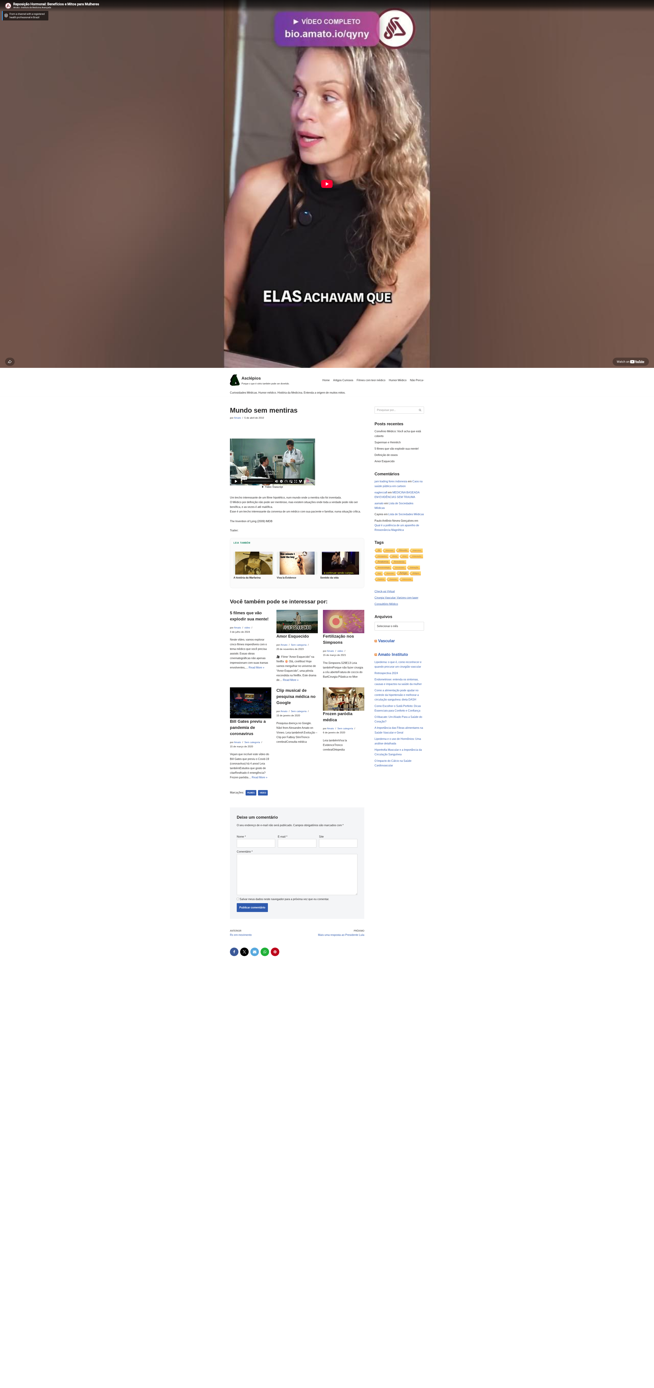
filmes (251, 793)
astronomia (406, 579)
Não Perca (416, 380)
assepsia (393, 579)
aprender (390, 573)
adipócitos (417, 550)
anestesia (399, 561)
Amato (237, 417)
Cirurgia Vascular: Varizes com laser (396, 597)
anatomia (383, 561)
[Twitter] (244, 952)
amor (405, 556)
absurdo (403, 550)
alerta (394, 556)
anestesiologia (384, 567)
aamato (379, 503)
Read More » (256, 667)
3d (379, 550)
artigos (416, 573)
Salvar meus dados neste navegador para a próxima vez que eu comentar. (284, 899)
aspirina (381, 579)
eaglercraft (381, 492)
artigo (403, 573)
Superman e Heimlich (388, 442)
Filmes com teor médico (371, 380)
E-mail (282, 836)
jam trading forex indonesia (391, 481)
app (379, 573)
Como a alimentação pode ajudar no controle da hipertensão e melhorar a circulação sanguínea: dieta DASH (397, 695)
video (247, 627)
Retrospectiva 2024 (386, 673)
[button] (423, 380)
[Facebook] (234, 952)
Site (321, 836)
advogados (382, 556)
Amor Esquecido (292, 636)
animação (414, 567)
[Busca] (420, 410)
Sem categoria (299, 644)
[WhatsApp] (265, 952)
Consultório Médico (386, 604)
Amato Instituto (393, 654)
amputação (416, 556)
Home (326, 380)
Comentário (245, 851)
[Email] (254, 952)
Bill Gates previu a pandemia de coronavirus (248, 727)
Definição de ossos (386, 455)
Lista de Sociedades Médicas (406, 514)
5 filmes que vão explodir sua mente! (397, 448)
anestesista (399, 567)
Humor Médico (398, 380)
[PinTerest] (275, 952)
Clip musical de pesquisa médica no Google (296, 696)
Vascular (386, 640)
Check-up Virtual (385, 591)
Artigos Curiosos (343, 380)
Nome (241, 836)
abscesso (389, 550)
